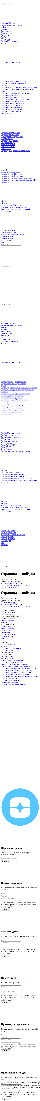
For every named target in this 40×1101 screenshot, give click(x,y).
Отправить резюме (8, 612)
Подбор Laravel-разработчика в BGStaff (16, 672)
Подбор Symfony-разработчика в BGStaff (16, 670)
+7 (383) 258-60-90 (8, 618)
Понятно (28, 1093)
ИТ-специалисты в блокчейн (12, 660)
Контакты (4, 640)
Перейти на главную (9, 587)
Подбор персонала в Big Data (12, 662)
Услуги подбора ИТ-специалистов (14, 583)
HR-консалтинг (7, 632)
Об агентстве (6, 630)
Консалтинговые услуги (10, 585)
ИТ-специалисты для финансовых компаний (18, 666)
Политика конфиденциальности (13, 684)
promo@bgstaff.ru (7, 620)
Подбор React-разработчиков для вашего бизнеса (19, 676)
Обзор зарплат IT (7, 636)
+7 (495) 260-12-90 (8, 626)
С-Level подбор (7, 656)
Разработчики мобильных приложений (16, 664)
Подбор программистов (10, 650)
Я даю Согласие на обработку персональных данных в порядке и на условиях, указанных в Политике (18, 905)
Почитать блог (25, 585)
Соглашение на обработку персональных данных (11, 681)
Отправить (5, 861)
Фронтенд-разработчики (10, 658)
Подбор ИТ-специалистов (11, 648)
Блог (2, 638)
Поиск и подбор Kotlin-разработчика (15, 674)
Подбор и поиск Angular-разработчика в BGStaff (19, 668)
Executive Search (7, 652)
